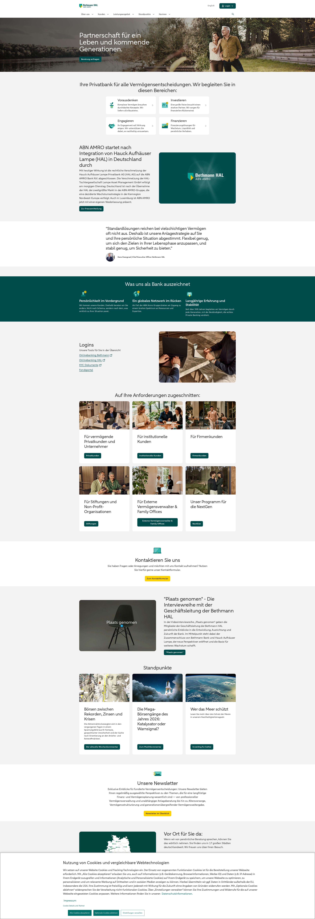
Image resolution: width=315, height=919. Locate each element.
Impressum (70, 900)
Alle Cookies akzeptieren (80, 913)
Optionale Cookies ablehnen (106, 913)
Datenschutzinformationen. (177, 893)
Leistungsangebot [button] (121, 14)
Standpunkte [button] (145, 14)
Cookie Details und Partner (74, 906)
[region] (157, 885)
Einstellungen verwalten (132, 913)
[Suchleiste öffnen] (233, 14)
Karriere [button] (163, 14)
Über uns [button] (85, 14)
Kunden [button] (101, 14)
